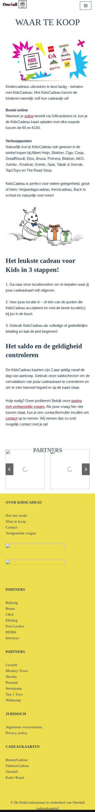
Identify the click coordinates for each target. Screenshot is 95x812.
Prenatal (12, 682)
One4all (12, 772)
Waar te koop (16, 521)
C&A (10, 614)
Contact (11, 527)
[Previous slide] (9, 469)
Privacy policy (17, 733)
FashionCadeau (17, 766)
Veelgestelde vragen (21, 533)
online (29, 116)
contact (11, 418)
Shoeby (11, 677)
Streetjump (14, 688)
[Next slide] (86, 469)
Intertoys (12, 638)
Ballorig (12, 603)
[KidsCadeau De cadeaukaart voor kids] (15, 4)
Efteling (12, 620)
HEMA (11, 632)
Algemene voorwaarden (24, 727)
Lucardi (11, 665)
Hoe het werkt (16, 516)
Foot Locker (15, 626)
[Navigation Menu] (85, 5)
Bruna (10, 609)
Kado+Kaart (15, 777)
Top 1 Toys (14, 694)
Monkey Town (17, 671)
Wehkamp (13, 700)
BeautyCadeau (17, 760)
